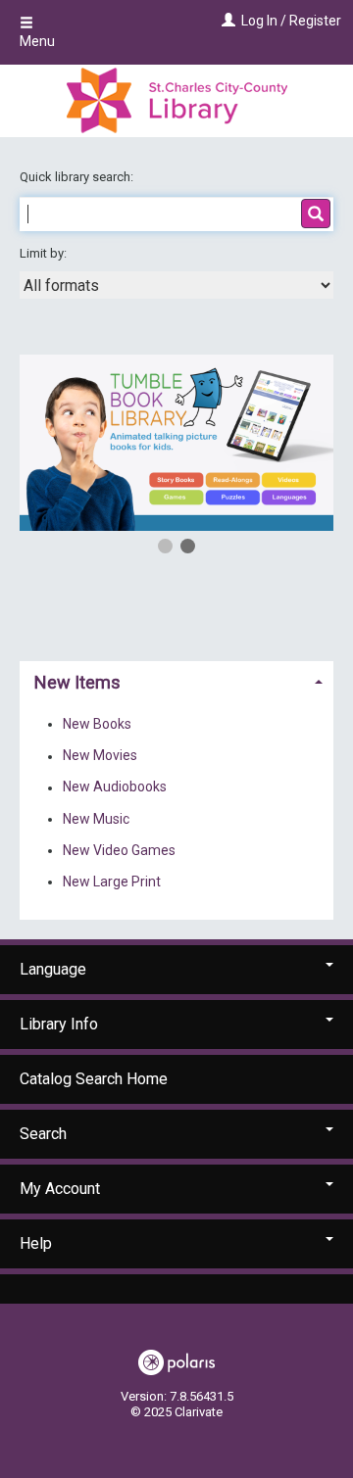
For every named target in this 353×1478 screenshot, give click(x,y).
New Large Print (112, 881)
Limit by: (45, 253)
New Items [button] (77, 682)
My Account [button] (60, 1188)
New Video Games (119, 850)
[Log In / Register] (226, 20)
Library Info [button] (59, 1024)
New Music (96, 819)
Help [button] (36, 1243)
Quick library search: (78, 176)
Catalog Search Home (94, 1079)
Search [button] (43, 1133)
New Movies (100, 756)
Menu (37, 41)
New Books (97, 724)
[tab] (176, 680)
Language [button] (53, 969)
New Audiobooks (115, 787)
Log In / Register (291, 20)
